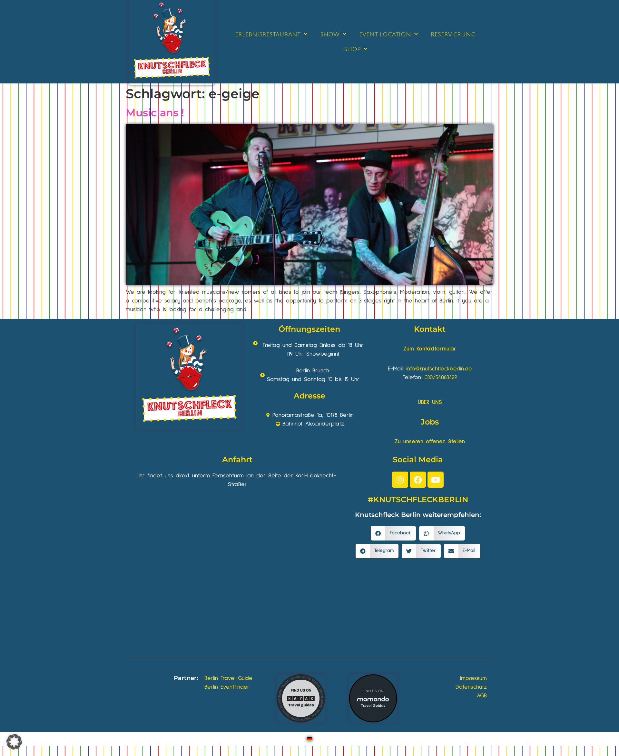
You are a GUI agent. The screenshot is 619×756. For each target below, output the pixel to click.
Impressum (473, 678)
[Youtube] (435, 480)
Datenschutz (471, 687)
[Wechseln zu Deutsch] (309, 739)
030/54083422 (441, 377)
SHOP (352, 49)
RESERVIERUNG (453, 34)
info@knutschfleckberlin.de (439, 369)
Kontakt (430, 329)
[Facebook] (418, 480)
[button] (393, 533)
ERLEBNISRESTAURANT (267, 34)
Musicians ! (155, 112)
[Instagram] (400, 480)
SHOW (329, 34)
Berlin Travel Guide (228, 678)
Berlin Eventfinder (227, 687)
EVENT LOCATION (385, 34)
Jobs (430, 421)
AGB (482, 696)
